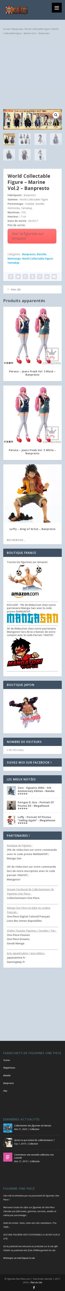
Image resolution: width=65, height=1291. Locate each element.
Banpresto (17, 29)
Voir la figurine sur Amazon (28, 236)
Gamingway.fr (16, 962)
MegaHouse (9, 1067)
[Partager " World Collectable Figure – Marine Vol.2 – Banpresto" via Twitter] (18, 276)
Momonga (14, 258)
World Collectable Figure (37, 29)
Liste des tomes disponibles (24, 920)
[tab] (32, 289)
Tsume (6, 1060)
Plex (5, 1090)
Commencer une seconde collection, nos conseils (34, 1156)
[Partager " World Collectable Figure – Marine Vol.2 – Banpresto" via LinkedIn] (47, 276)
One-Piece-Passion (18, 935)
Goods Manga (15, 943)
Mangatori (13, 879)
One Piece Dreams (18, 939)
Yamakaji (13, 262)
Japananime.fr (16, 957)
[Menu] (57, 8)
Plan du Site (36, 1282)
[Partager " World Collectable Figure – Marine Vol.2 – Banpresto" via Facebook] (11, 276)
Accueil (6, 29)
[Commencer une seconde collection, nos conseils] (7, 1157)
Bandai (6, 1075)
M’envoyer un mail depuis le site (19, 1258)
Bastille (41, 254)
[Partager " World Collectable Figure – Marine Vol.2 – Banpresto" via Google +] (25, 276)
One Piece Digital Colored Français (28, 916)
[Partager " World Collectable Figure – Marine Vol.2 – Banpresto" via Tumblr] (32, 276)
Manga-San (14, 858)
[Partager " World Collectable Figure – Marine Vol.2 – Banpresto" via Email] (54, 276)
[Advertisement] (32, 73)
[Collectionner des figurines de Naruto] (7, 1128)
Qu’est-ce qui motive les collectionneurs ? (34, 1140)
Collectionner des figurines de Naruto (32, 1125)
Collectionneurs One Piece (23, 898)
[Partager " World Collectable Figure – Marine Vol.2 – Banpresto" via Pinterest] (39, 276)
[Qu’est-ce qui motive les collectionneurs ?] (7, 1142)
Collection (34, 1129)
